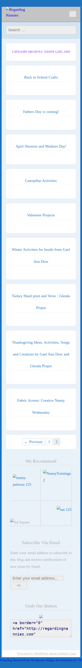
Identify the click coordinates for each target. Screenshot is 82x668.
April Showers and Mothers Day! (41, 146)
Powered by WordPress (32, 653)
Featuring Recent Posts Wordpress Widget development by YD (41, 660)
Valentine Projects (41, 215)
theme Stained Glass (62, 653)
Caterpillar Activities (41, 181)
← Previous (33, 442)
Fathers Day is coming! (41, 112)
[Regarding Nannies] (16, 12)
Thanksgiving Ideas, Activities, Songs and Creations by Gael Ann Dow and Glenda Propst (41, 354)
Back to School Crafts (41, 77)
